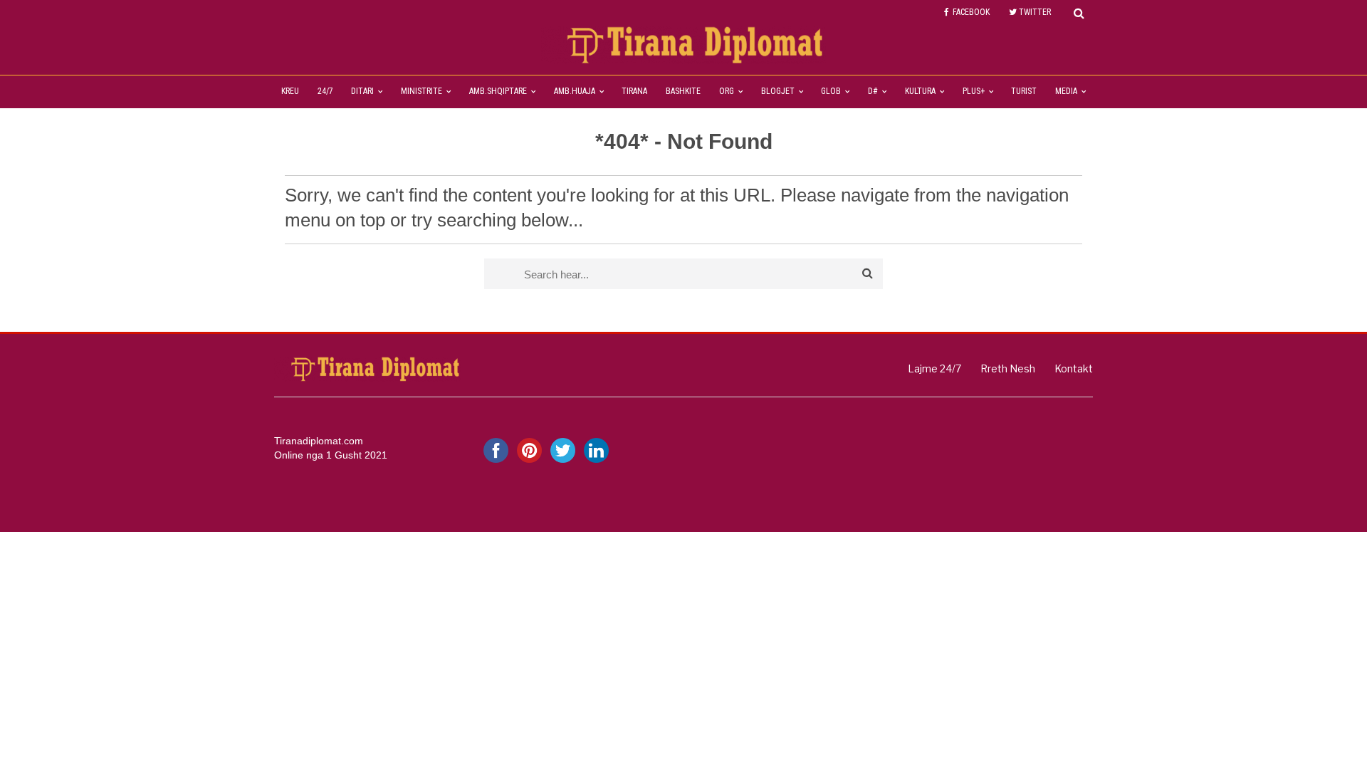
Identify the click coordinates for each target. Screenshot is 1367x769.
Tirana (634, 91)
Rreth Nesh (1007, 368)
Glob (831, 91)
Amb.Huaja (574, 91)
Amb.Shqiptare (498, 91)
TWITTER (1035, 12)
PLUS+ (974, 91)
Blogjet (778, 91)
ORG (726, 91)
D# (873, 91)
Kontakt (1073, 368)
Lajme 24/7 (934, 368)
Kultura (920, 91)
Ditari (362, 91)
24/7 (325, 91)
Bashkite (683, 91)
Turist (1024, 91)
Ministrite (421, 91)
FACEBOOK (971, 12)
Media (1066, 91)
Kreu (290, 91)
